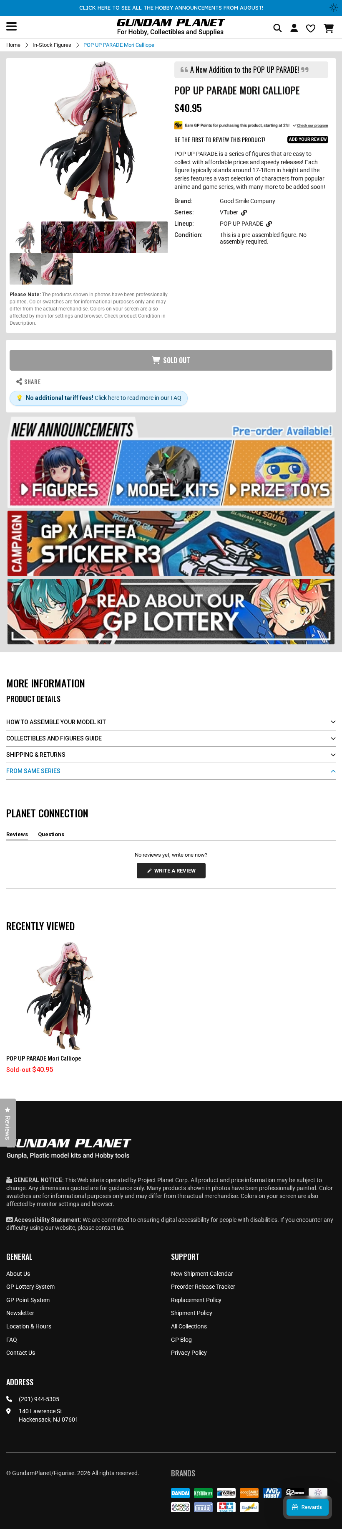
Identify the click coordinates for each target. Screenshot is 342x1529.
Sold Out (176, 360)
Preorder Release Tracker (203, 1286)
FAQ (11, 1339)
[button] (330, 28)
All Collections (189, 1326)
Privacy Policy (189, 1352)
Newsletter (20, 1313)
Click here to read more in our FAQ (138, 397)
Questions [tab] (51, 835)
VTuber (229, 212)
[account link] (294, 29)
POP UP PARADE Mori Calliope (43, 1058)
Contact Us (20, 1352)
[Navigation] (11, 26)
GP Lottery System (30, 1286)
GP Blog (181, 1339)
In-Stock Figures (52, 45)
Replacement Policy (196, 1300)
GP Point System (28, 1300)
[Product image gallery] (89, 140)
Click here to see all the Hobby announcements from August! (171, 7)
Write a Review (176, 872)
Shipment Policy (191, 1313)
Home (13, 45)
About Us (18, 1273)
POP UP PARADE (241, 223)
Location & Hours (28, 1326)
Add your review (308, 139)
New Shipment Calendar (202, 1273)
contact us (109, 1227)
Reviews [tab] (17, 835)
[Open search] (277, 28)
